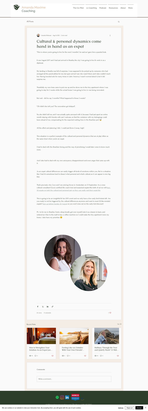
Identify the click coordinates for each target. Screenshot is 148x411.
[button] (113, 7)
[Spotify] (57, 397)
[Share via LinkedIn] (48, 307)
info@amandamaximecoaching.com (58, 404)
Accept (139, 408)
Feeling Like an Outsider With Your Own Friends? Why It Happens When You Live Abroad (73, 348)
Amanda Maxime (34, 7)
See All (119, 324)
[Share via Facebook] (38, 307)
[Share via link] (52, 307)
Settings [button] (120, 408)
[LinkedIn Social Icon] (67, 397)
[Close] (145, 407)
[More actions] (110, 35)
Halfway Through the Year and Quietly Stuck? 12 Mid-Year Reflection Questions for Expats (106, 348)
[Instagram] (62, 397)
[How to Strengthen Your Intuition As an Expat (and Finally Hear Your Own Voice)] (41, 336)
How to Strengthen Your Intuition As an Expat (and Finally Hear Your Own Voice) (40, 348)
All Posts (30, 21)
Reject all (129, 408)
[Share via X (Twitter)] (43, 307)
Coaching (28, 11)
